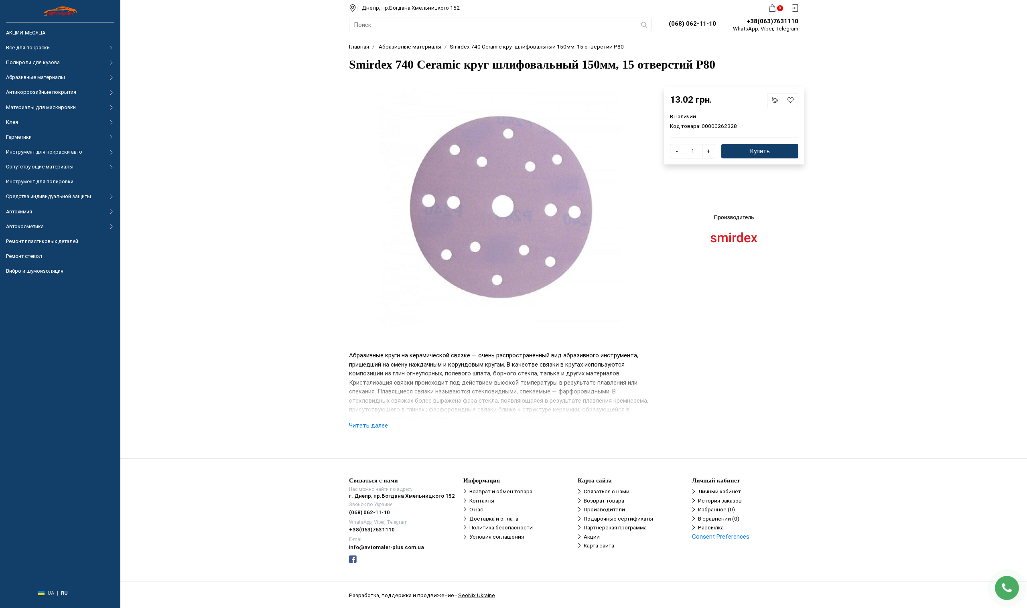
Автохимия (19, 212)
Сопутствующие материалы (39, 167)
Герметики (19, 137)
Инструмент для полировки (39, 181)
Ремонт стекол (24, 256)
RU (64, 593)
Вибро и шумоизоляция (34, 271)
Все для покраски (28, 48)
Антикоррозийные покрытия (41, 92)
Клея (12, 122)
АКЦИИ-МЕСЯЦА (25, 33)
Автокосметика (25, 226)
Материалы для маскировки (41, 107)
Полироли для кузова (33, 62)
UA (51, 593)
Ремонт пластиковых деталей (42, 241)
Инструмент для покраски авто (44, 152)
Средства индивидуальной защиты (48, 196)
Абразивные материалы (35, 77)
